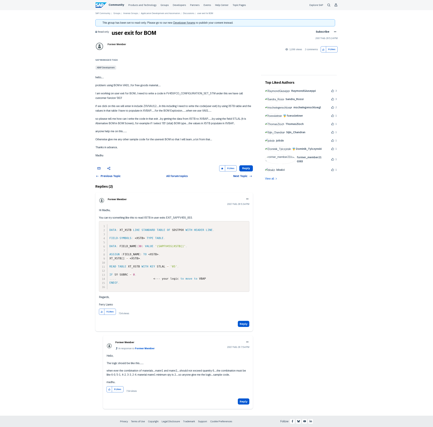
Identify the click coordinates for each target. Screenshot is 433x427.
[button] (323, 49)
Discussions (188, 13)
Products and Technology (142, 5)
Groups (165, 5)
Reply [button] (246, 168)
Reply (243, 324)
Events (207, 5)
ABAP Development (106, 67)
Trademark (189, 421)
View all (269, 178)
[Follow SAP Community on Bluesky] (298, 421)
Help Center (222, 5)
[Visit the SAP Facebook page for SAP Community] (292, 421)
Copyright (153, 421)
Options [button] (334, 32)
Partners (195, 5)
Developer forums (184, 22)
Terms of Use (138, 421)
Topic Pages (239, 5)
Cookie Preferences (221, 421)
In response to (137, 348)
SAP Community (102, 13)
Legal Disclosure (171, 421)
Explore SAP (316, 5)
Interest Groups (130, 13)
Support (202, 421)
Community (116, 4)
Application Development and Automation (160, 13)
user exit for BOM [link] (205, 13)
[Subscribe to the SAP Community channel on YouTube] (304, 421)
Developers (179, 5)
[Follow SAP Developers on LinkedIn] (310, 421)
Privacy (124, 421)
